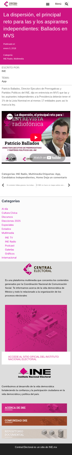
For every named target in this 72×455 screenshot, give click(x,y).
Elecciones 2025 (11, 220)
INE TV (9, 237)
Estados (6, 228)
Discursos (7, 216)
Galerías (9, 249)
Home (39, 177)
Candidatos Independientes (18, 177)
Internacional (9, 257)
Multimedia (19, 59)
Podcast (9, 245)
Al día (5, 208)
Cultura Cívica (9, 212)
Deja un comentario (55, 177)
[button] (47, 4)
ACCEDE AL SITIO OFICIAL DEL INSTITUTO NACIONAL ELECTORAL (33, 358)
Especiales (8, 224)
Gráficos (10, 253)
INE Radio (8, 59)
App (57, 173)
